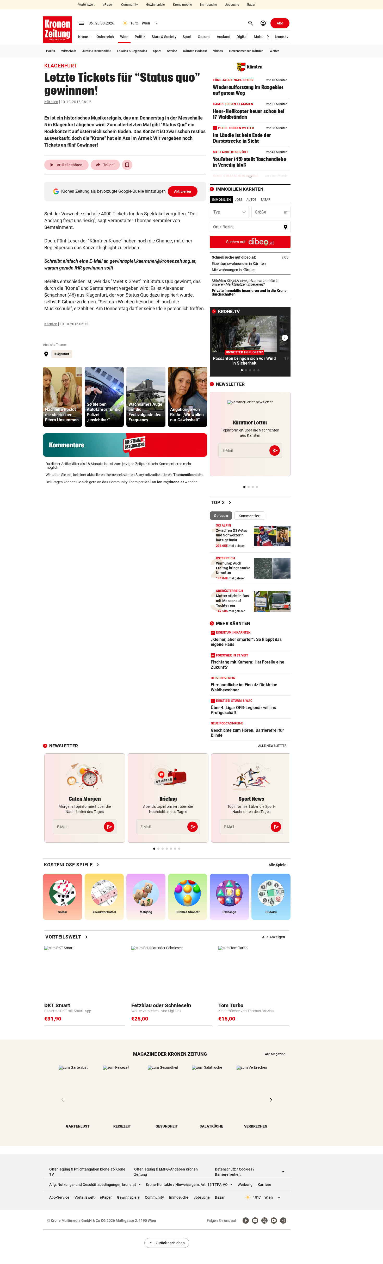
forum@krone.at (170, 482)
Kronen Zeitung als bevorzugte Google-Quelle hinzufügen (126, 191)
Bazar (251, 5)
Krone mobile (182, 5)
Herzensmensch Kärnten (246, 51)
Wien (124, 37)
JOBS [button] (238, 200)
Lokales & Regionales (132, 51)
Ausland (223, 37)
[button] (268, 37)
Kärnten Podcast (195, 51)
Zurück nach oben (167, 1243)
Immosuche (208, 5)
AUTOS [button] (251, 200)
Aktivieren (182, 191)
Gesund (204, 37)
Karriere (264, 1184)
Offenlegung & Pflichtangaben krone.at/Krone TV (87, 1172)
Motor (259, 37)
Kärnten (51, 102)
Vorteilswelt (86, 5)
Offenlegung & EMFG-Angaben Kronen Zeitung (166, 1172)
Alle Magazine (275, 1054)
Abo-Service (59, 1197)
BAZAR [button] (265, 200)
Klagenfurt (61, 354)
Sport (187, 37)
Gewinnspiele (155, 5)
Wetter (274, 51)
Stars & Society (164, 37)
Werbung (245, 1184)
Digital (242, 37)
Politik (140, 37)
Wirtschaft (68, 51)
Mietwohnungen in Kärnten (250, 270)
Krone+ (84, 37)
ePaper (108, 5)
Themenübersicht (188, 475)
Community (129, 5)
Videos (218, 51)
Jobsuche (232, 5)
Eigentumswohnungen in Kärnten (250, 263)
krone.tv (281, 37)
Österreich (105, 37)
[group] (62, 397)
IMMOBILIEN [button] (221, 200)
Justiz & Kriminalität (96, 51)
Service (172, 51)
